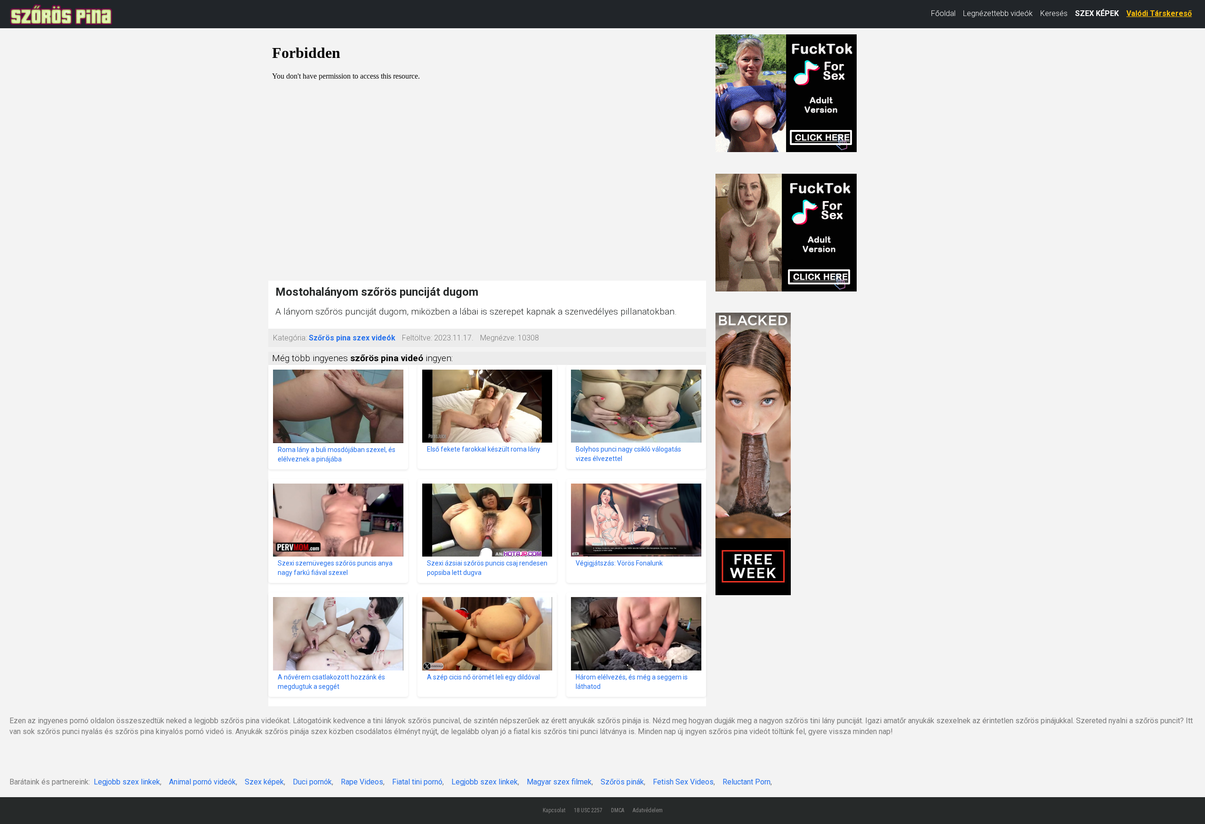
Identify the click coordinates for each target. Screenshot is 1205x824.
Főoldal (943, 13)
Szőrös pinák (622, 781)
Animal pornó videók (202, 781)
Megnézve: (498, 337)
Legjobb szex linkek (127, 781)
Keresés (1054, 13)
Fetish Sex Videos (683, 781)
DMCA (617, 810)
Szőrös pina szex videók (352, 337)
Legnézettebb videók (998, 13)
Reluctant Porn (747, 781)
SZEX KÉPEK (1097, 13)
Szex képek (264, 781)
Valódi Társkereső (1159, 13)
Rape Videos (362, 781)
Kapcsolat (554, 810)
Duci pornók (312, 781)
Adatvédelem (648, 810)
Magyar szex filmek (559, 781)
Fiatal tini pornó (417, 781)
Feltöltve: (417, 337)
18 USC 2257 (588, 810)
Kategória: (290, 337)
